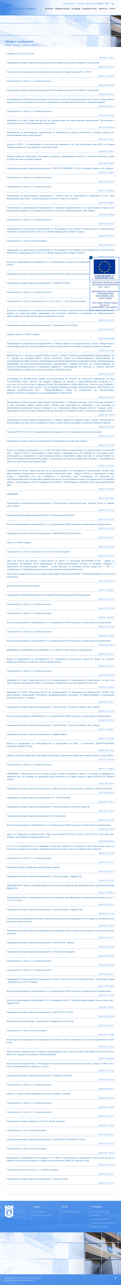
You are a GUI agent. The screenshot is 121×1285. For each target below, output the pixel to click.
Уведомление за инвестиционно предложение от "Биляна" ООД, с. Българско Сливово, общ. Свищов (53, 707)
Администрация (62, 9)
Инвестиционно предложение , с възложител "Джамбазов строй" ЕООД (40, 1021)
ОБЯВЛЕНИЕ (12, 494)
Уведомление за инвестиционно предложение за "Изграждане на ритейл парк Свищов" (47, 441)
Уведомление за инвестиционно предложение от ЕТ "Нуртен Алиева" (38, 797)
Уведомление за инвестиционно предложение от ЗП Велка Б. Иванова (39, 1075)
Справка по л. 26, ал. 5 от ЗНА (20, 53)
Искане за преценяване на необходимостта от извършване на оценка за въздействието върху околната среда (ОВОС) (60, 263)
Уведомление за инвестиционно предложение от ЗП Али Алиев (36, 816)
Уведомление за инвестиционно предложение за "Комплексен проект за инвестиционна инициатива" (54, 274)
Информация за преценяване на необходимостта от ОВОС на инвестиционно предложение (49, 650)
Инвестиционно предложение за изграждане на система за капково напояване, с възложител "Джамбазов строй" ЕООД (60, 1041)
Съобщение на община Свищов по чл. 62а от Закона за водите (36, 1121)
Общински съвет (89, 9)
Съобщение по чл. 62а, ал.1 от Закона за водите (29, 81)
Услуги (112, 9)
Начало (8, 45)
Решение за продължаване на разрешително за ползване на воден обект (41, 515)
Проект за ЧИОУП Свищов (19, 542)
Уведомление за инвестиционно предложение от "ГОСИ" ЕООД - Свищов (40, 942)
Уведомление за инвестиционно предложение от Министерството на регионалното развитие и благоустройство (59, 788)
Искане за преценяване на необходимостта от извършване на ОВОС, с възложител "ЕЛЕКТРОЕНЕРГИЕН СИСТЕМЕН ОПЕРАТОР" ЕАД (60, 744)
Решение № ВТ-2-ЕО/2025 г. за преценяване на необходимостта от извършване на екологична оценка (54, 432)
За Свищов (75, 9)
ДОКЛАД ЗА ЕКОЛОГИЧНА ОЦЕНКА (23, 586)
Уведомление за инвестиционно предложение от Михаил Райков (37, 734)
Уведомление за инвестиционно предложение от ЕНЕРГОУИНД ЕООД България (44, 533)
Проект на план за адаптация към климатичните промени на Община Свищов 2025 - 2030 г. (49, 72)
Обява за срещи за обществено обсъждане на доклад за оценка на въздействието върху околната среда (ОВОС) (60, 755)
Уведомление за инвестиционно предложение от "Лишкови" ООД (37, 1179)
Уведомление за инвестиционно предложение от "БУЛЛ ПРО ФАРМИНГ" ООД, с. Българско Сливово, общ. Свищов (60, 168)
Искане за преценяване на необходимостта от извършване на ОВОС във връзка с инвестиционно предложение (59, 524)
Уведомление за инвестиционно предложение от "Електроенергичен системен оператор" (48, 807)
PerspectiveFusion (27, 1280)
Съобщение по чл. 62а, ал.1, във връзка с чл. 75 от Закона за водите (38, 551)
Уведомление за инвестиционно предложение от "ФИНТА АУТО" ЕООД (40, 1012)
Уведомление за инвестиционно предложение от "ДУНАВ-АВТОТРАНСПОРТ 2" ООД (46, 1139)
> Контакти (80, 4)
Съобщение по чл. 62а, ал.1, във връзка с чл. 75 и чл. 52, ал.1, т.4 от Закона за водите (46, 301)
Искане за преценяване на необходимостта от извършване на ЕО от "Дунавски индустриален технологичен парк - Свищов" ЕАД (60, 1001)
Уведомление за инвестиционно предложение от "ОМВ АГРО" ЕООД (38, 283)
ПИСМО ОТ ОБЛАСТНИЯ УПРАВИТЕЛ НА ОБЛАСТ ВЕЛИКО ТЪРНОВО (39, 1094)
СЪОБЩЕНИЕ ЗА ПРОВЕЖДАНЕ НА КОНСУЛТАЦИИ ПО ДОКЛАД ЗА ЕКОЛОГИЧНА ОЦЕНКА (49, 595)
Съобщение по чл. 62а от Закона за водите (27, 241)
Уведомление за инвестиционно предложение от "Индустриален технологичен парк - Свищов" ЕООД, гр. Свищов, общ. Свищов (60, 504)
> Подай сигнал (68, 4)
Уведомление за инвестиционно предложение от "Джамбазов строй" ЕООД (42, 325)
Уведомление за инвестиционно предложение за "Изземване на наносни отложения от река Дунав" (53, 63)
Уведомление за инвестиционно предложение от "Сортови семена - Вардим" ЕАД (45, 909)
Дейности (103, 9)
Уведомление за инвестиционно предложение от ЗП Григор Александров (41, 952)
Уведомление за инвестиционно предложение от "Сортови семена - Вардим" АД (44, 876)
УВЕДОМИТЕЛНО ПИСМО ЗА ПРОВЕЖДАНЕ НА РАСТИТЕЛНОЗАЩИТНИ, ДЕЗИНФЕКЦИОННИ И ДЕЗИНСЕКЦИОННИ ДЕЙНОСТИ (60, 887)
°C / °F (105, 4)
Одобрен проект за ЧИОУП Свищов (23, 334)
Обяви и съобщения (31, 45)
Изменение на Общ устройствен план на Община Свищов (33, 867)
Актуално (49, 9)
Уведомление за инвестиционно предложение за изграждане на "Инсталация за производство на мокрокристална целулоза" (60, 932)
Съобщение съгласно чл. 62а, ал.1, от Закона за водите (32, 1170)
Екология (16, 45)
